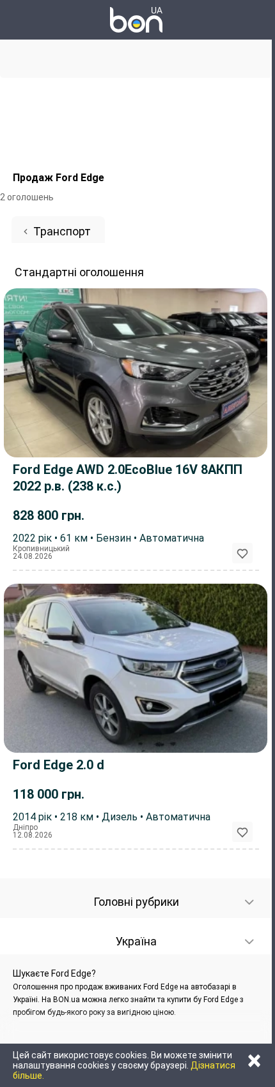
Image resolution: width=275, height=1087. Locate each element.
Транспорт (62, 231)
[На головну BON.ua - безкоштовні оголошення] (136, 20)
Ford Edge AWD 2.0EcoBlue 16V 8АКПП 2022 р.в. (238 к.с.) (127, 478)
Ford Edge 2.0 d (58, 765)
